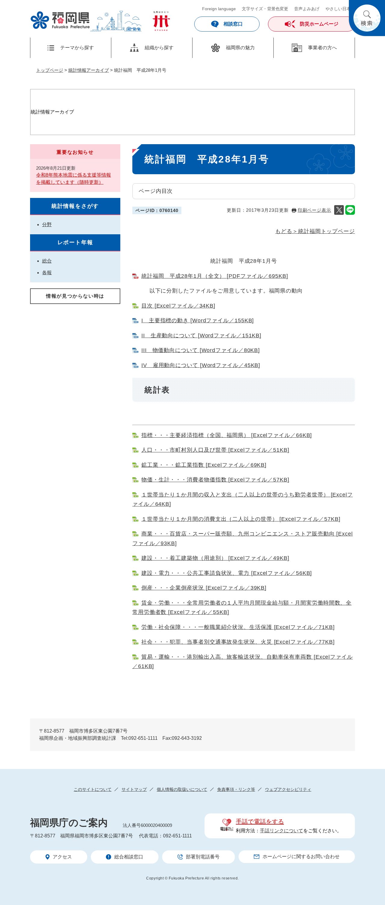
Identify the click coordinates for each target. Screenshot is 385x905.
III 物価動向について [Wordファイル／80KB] (200, 350)
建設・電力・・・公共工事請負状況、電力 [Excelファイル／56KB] (226, 573)
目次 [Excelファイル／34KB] (178, 306)
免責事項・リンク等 (236, 789)
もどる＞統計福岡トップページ (315, 231)
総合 (47, 260)
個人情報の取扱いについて (182, 789)
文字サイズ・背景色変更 (265, 9)
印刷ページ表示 (314, 210)
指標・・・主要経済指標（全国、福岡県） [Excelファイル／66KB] (226, 435)
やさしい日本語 (340, 8)
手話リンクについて (281, 830)
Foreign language (219, 8)
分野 (47, 224)
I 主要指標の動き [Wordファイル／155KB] (197, 320)
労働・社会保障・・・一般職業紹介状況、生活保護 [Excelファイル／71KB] (238, 627)
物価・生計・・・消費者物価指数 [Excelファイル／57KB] (215, 480)
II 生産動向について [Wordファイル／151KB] (201, 336)
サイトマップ (134, 789)
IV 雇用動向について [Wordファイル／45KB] (200, 365)
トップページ (49, 70)
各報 (47, 272)
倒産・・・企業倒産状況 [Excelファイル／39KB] (203, 588)
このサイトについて (93, 789)
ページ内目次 (156, 191)
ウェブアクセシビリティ (288, 789)
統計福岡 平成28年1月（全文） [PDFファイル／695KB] (214, 276)
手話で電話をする (260, 821)
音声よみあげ (306, 8)
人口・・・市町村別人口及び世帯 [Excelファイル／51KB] (215, 450)
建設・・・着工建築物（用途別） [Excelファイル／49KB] (215, 558)
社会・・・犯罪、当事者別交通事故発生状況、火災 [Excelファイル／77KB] (238, 642)
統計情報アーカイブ (88, 70)
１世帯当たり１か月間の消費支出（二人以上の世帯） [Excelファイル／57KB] (240, 519)
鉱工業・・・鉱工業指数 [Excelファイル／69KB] (203, 465)
